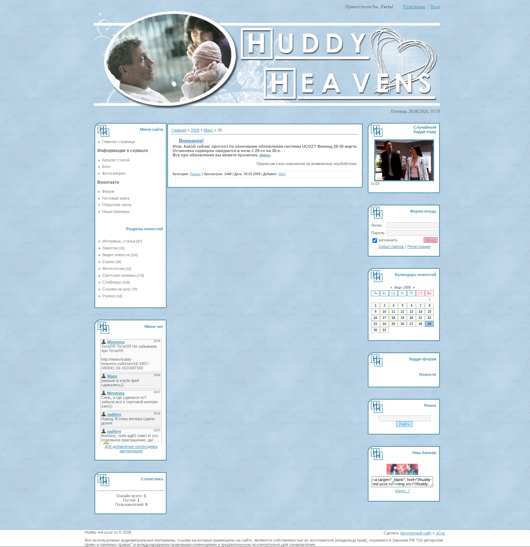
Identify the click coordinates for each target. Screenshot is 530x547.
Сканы (108, 261)
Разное (108, 296)
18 (393, 318)
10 (384, 311)
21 (420, 318)
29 (429, 324)
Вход (435, 6)
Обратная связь (117, 205)
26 (402, 324)
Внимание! (191, 140)
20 (411, 318)
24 (384, 324)
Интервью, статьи (118, 241)
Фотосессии (113, 268)
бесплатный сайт (416, 533)
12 (402, 311)
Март (208, 130)
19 (402, 318)
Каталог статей (115, 160)
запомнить (388, 240)
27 (411, 324)
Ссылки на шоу (116, 289)
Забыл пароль (391, 246)
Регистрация (414, 6)
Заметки (110, 248)
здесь (264, 155)
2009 (195, 130)
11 (393, 311)
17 (384, 318)
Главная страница (118, 141)
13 (411, 311)
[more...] (402, 491)
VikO (282, 174)
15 (429, 311)
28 (420, 324)
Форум (108, 191)
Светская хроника (119, 275)
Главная (179, 130)
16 (375, 318)
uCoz (440, 533)
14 (420, 311)
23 (375, 324)
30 (375, 330)
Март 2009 (402, 287)
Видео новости (115, 255)
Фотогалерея (113, 173)
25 (393, 324)
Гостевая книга (115, 198)
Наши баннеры (115, 211)
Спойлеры (111, 282)
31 (384, 330)
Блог (106, 166)
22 (429, 318)
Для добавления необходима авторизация (131, 448)
